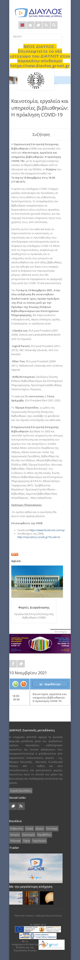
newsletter (30, 25)
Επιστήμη (60, 631)
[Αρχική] (38, 12)
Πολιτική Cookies (23, 915)
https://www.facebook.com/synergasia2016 (55, 530)
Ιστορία (14, 834)
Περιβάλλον (44, 834)
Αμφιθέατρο (53, 684)
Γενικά (29, 828)
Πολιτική (15, 840)
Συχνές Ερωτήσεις (20, 790)
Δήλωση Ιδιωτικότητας (49, 915)
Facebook (13, 664)
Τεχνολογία (39, 840)
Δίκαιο (40, 828)
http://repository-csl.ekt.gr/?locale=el (38, 537)
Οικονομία (28, 834)
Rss (46, 25)
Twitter (38, 25)
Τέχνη (26, 840)
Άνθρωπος (16, 828)
